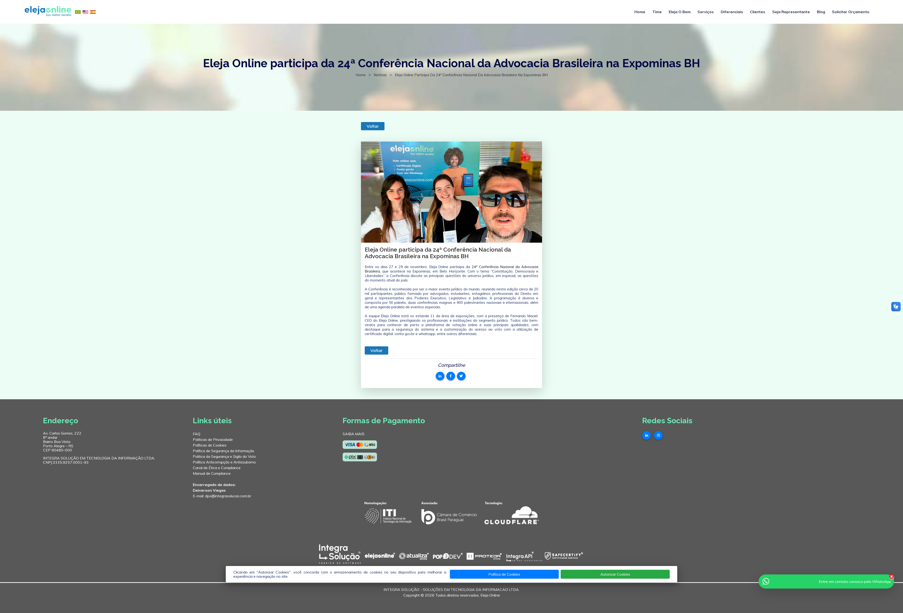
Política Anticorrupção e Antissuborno (224, 462)
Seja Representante (791, 11)
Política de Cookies (504, 574)
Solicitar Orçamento (850, 11)
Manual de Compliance (212, 473)
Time (657, 11)
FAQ (196, 433)
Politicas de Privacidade (213, 439)
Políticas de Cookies (209, 445)
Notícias (380, 75)
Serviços (705, 11)
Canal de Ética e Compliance (217, 467)
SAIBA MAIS (353, 433)
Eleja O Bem (680, 11)
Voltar (373, 126)
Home (639, 11)
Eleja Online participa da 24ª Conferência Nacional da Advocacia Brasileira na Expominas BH (471, 75)
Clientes (757, 11)
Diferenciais (732, 11)
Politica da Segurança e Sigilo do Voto (224, 456)
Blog (821, 11)
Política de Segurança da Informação (223, 450)
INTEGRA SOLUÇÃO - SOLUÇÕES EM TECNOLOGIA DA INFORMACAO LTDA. (451, 589)
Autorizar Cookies (615, 574)
